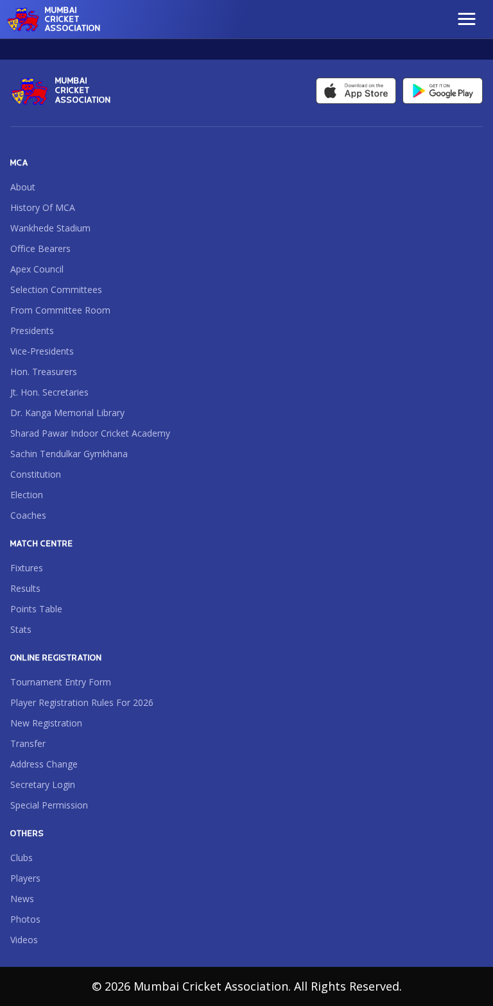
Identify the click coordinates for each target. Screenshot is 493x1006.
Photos (25, 919)
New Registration (46, 723)
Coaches (28, 515)
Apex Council (37, 269)
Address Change (44, 764)
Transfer (28, 743)
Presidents (32, 330)
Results (25, 588)
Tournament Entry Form (60, 682)
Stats (20, 629)
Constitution (35, 474)
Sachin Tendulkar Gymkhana (69, 454)
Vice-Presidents (42, 351)
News (22, 899)
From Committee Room (60, 310)
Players (25, 878)
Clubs (21, 857)
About (22, 187)
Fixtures (26, 568)
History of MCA (42, 207)
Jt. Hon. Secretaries (49, 392)
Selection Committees (56, 289)
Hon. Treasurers (43, 371)
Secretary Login (42, 784)
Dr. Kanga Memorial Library (67, 413)
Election (26, 495)
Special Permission (49, 805)
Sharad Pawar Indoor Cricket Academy (90, 433)
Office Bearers (40, 248)
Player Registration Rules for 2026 (81, 702)
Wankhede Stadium (50, 228)
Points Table (36, 609)
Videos (24, 940)
